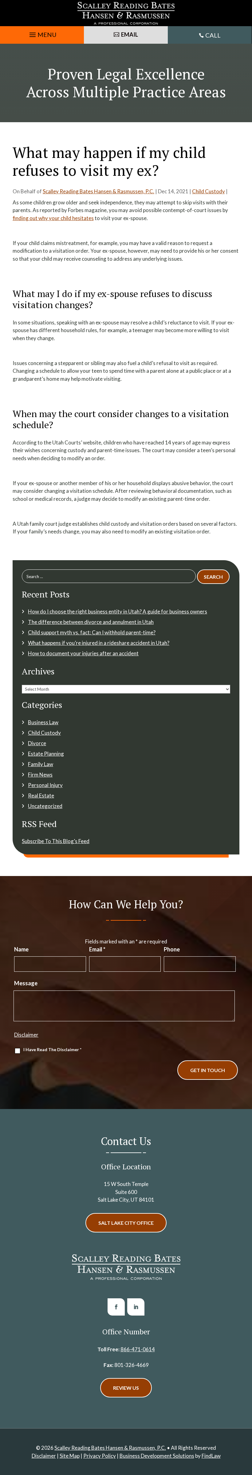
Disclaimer (26, 1034)
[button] (42, 33)
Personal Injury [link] (45, 785)
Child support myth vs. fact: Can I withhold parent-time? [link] (92, 632)
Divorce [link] (37, 743)
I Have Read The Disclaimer (52, 1049)
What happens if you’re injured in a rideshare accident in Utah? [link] (98, 643)
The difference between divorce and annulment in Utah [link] (91, 622)
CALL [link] (213, 35)
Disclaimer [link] (44, 1456)
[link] (125, 13)
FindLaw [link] (211, 1456)
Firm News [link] (40, 774)
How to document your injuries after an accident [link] (83, 653)
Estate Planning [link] (46, 753)
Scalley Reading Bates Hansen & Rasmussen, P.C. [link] (98, 191)
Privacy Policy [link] (99, 1456)
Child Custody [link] (208, 191)
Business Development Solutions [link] (157, 1456)
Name (21, 949)
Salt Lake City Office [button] (126, 1223)
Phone (172, 949)
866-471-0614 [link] (137, 1349)
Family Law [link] (40, 764)
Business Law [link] (43, 722)
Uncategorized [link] (45, 806)
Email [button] (129, 34)
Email (97, 949)
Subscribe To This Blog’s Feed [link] (55, 841)
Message (25, 983)
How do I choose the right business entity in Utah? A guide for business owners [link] (117, 611)
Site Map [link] (70, 1456)
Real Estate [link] (41, 795)
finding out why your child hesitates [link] (53, 218)
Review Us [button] (126, 1388)
